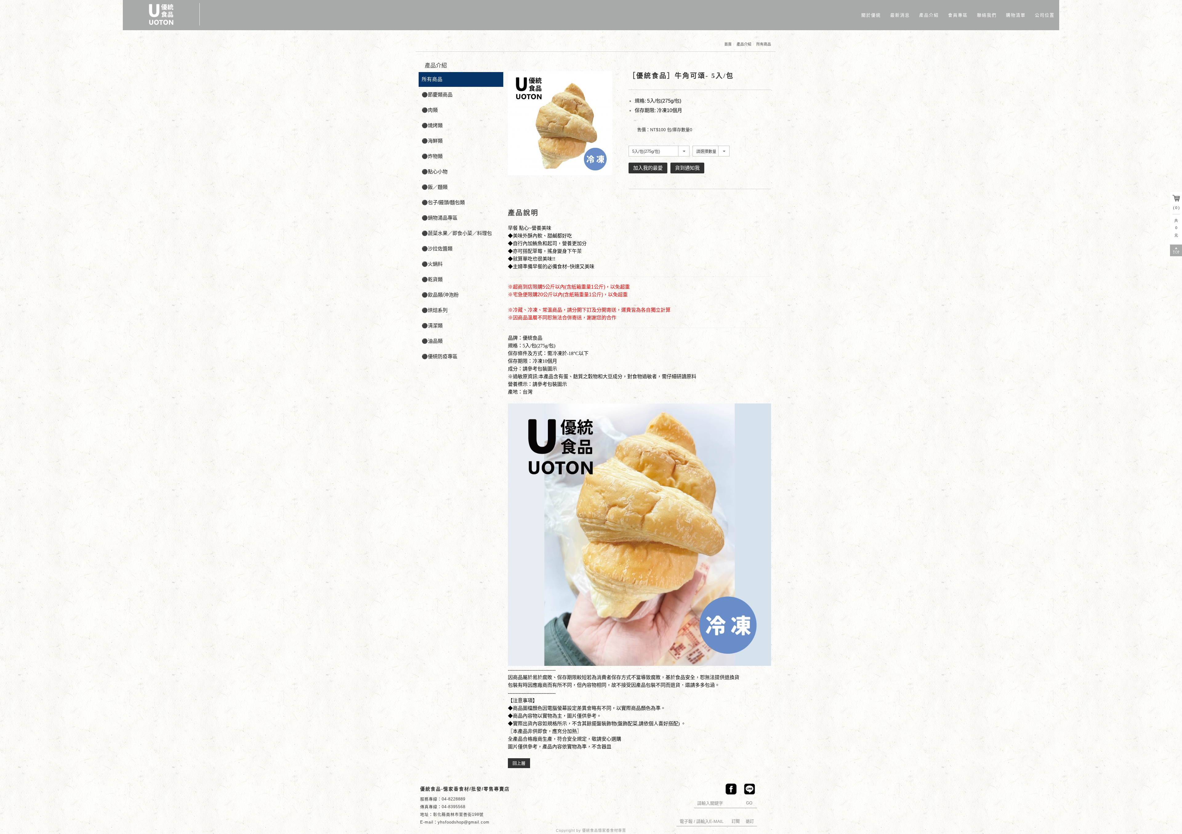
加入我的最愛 (648, 168)
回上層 (519, 763)
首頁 (728, 44)
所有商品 (763, 44)
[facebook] (729, 789)
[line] (748, 789)
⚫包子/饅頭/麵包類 (443, 202)
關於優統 (871, 15)
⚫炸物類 (432, 156)
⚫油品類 (432, 341)
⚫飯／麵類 (435, 187)
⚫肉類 (430, 110)
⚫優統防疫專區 (439, 356)
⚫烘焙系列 (435, 310)
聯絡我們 (987, 15)
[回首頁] (161, 14)
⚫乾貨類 (432, 279)
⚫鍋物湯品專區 (439, 218)
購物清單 (1016, 15)
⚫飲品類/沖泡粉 (440, 295)
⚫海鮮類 (432, 141)
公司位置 (1045, 15)
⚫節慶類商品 (437, 94)
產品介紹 (929, 15)
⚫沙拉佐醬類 (437, 248)
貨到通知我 (687, 168)
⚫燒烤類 (432, 125)
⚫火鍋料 (432, 264)
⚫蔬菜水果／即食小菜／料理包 (457, 233)
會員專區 (958, 15)
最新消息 (900, 15)
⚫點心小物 (435, 171)
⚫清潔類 (432, 325)
